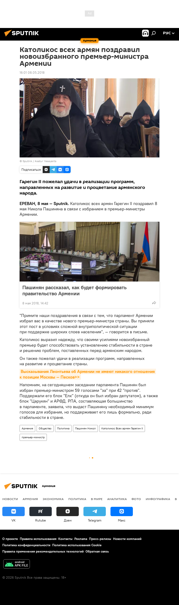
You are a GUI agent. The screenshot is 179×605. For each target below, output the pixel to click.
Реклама (80, 539)
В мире (97, 499)
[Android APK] (16, 564)
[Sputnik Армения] (22, 37)
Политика (63, 428)
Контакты (65, 539)
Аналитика (117, 499)
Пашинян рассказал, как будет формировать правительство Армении (74, 290)
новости (10, 499)
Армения (27, 428)
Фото (136, 499)
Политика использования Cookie (77, 545)
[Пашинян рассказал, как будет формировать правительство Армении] (89, 252)
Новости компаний (127, 539)
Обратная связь (97, 551)
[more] (154, 302)
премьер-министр (33, 437)
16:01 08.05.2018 (32, 72)
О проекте (10, 539)
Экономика (53, 499)
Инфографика (158, 499)
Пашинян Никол (85, 428)
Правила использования (38, 539)
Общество (45, 428)
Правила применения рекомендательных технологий (43, 551)
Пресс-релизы (100, 539)
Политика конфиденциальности (26, 545)
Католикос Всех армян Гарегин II (122, 428)
